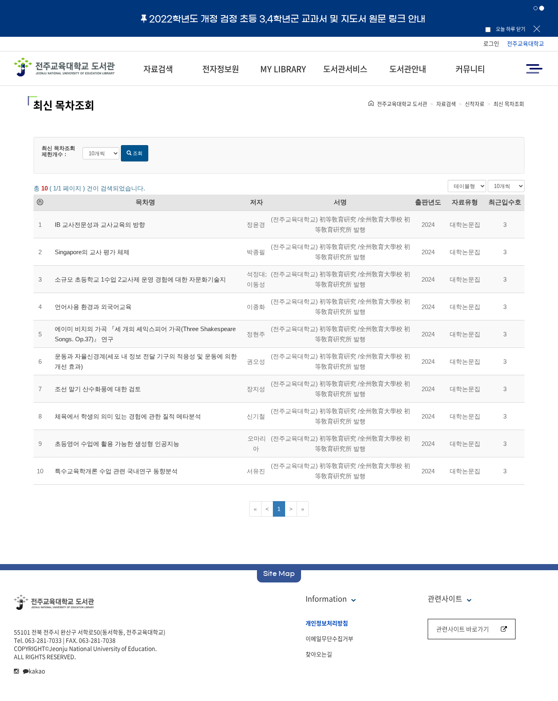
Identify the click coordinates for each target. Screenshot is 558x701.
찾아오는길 (319, 654)
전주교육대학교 (525, 43)
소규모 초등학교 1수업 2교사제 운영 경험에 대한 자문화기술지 (140, 279)
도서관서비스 (345, 69)
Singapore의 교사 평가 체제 (92, 252)
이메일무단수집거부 (329, 638)
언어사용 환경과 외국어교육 (93, 306)
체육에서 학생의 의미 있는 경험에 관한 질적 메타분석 (128, 416)
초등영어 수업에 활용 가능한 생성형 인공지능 (117, 443)
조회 (137, 153)
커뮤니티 (470, 69)
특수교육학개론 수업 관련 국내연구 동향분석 (116, 471)
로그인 (491, 43)
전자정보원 (220, 69)
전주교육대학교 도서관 (402, 104)
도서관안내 (407, 69)
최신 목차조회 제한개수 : (58, 151)
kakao (37, 671)
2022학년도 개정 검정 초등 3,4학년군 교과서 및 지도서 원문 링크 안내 (287, 18)
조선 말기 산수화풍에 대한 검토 (98, 388)
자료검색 (158, 69)
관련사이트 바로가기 (462, 629)
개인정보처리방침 (327, 623)
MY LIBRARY (283, 69)
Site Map (279, 573)
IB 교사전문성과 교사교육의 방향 (100, 224)
